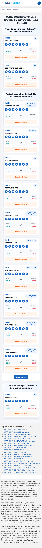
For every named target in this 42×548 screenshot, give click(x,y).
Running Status (21, 57)
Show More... (21, 377)
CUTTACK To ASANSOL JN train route (17, 454)
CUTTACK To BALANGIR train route (16, 432)
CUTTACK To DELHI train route (15, 448)
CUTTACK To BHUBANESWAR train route (18, 461)
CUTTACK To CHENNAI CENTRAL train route (20, 468)
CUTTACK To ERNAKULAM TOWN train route (20, 472)
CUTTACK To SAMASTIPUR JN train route (18, 445)
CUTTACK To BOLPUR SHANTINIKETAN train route (22, 463)
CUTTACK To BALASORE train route (16, 430)
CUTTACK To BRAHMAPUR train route (17, 465)
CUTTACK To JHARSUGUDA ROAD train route (20, 436)
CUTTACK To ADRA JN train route (16, 452)
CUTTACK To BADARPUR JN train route (18, 456)
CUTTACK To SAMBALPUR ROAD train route (19, 441)
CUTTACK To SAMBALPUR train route (17, 439)
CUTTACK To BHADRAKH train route (17, 459)
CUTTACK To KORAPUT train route (16, 450)
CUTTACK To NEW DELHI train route (17, 443)
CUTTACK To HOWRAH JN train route (17, 434)
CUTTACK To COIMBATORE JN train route (19, 470)
